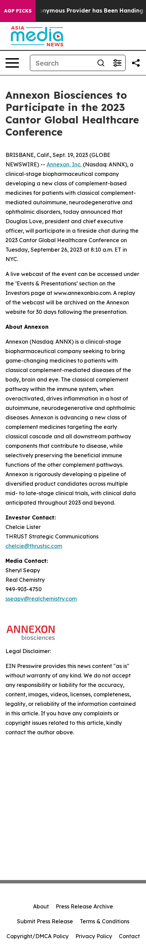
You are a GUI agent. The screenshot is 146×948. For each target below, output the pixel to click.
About (41, 906)
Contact (129, 936)
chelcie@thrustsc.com (33, 545)
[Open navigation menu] (12, 63)
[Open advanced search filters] (117, 63)
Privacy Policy (93, 936)
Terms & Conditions (104, 921)
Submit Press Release (45, 921)
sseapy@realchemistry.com (41, 598)
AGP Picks (18, 11)
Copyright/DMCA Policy (37, 936)
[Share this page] (136, 63)
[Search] (101, 63)
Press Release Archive (84, 906)
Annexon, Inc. (64, 164)
